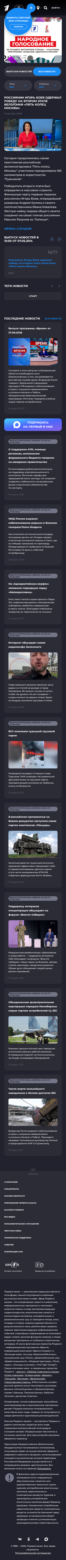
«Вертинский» (37, 1378)
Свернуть (33, 1174)
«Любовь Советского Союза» (43, 1371)
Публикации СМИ (13, 1252)
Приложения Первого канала (20, 1203)
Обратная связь (12, 1231)
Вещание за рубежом (45, 1271)
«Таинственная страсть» (17, 1382)
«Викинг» (47, 1375)
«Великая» (23, 1378)
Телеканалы (44, 1468)
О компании (11, 1182)
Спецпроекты (11, 1189)
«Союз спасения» (14, 1375)
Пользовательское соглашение (21, 1224)
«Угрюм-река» (32, 1375)
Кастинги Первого (14, 1210)
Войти (56, 8)
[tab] (19, 71)
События (9, 1245)
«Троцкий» (10, 1378)
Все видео (9, 1217)
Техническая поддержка (17, 1238)
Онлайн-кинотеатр (14, 1196)
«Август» (21, 1371)
